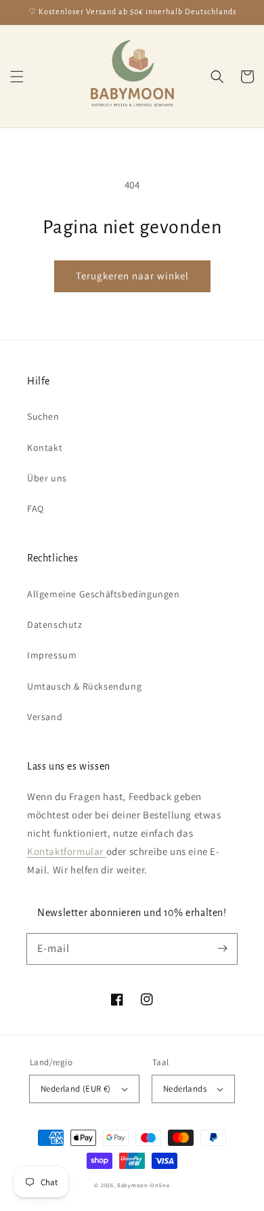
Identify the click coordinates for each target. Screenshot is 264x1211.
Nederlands (184, 1088)
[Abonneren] (222, 949)
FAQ (35, 508)
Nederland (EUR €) (76, 1088)
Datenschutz (55, 624)
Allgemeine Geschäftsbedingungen (103, 594)
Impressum (51, 655)
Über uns (47, 478)
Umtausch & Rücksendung (84, 686)
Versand (44, 717)
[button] (17, 77)
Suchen (43, 416)
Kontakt (44, 447)
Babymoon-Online (143, 1185)
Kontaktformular (66, 851)
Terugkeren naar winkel (132, 275)
